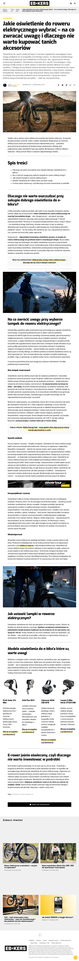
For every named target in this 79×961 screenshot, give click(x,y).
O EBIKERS (31, 940)
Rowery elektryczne (26, 794)
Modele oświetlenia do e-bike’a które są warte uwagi (32, 181)
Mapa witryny (34, 943)
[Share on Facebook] (58, 85)
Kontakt (45, 940)
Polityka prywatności (65, 940)
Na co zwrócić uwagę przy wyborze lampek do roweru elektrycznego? (39, 175)
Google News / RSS (44, 943)
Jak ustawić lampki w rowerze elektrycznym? (30, 178)
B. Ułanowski (16, 84)
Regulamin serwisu (53, 940)
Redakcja (44, 920)
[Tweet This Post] (62, 85)
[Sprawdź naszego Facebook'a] (40, 935)
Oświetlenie (15, 794)
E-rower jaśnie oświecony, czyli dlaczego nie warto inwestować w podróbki (41, 183)
